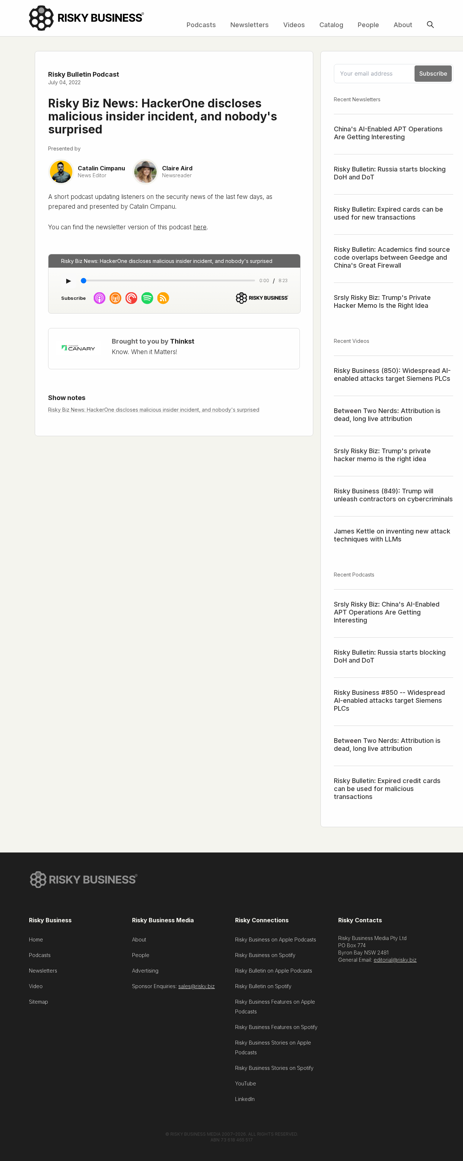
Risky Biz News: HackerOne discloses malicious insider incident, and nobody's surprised (153, 410)
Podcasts (201, 25)
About (403, 25)
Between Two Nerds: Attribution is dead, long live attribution (387, 414)
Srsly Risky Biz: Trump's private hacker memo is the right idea (382, 455)
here (200, 227)
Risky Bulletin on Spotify (263, 986)
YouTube (245, 1083)
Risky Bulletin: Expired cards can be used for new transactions (388, 213)
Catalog (331, 25)
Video (36, 986)
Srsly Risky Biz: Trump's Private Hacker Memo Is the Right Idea (382, 301)
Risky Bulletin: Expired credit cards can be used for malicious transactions (387, 788)
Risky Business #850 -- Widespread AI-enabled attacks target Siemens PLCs (389, 700)
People (368, 25)
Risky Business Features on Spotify (276, 1027)
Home (36, 939)
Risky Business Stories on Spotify (274, 1068)
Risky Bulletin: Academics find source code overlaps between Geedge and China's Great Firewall (392, 257)
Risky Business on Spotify (265, 955)
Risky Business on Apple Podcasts (275, 939)
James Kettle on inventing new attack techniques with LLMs (392, 535)
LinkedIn (245, 1099)
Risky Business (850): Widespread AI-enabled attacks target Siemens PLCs (392, 374)
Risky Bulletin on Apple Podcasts (273, 971)
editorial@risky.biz (395, 960)
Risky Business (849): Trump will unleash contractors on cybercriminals (393, 495)
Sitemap (38, 1002)
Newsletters (249, 25)
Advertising (145, 971)
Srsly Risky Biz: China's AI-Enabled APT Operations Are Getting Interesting (386, 612)
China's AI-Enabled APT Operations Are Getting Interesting (388, 133)
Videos (294, 25)
